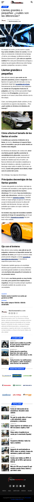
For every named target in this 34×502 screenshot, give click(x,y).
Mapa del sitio (19, 499)
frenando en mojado (17, 217)
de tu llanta (23, 84)
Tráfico (4, 491)
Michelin (23, 491)
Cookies (13, 499)
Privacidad (27, 497)
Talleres (30, 491)
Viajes (9, 491)
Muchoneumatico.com (15, 21)
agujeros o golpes (18, 197)
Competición (16, 491)
